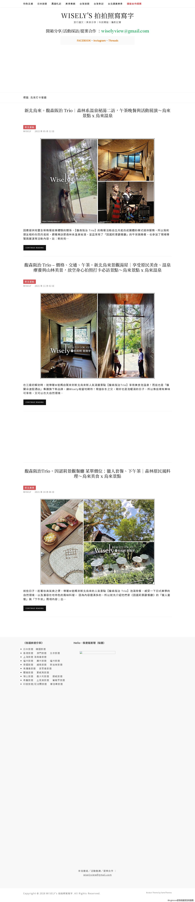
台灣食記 (99, 3)
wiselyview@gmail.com (97, 874)
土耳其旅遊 (44, 680)
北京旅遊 (55, 653)
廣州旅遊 (42, 660)
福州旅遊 (29, 660)
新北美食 (29, 487)
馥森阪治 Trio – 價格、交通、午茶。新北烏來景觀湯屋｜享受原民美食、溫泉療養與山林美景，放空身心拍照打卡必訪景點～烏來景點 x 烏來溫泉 (97, 267)
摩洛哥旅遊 (56, 684)
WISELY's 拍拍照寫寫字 (97, 15)
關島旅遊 (29, 672)
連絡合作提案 (134, 3)
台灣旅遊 (85, 3)
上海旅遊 (28, 657)
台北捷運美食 (115, 3)
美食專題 (70, 3)
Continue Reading (35, 248)
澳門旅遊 (42, 653)
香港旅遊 (28, 653)
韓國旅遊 (41, 649)
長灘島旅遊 (29, 668)
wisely (27, 131)
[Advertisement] (97, 71)
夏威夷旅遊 (43, 672)
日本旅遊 (42, 3)
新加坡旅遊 (56, 664)
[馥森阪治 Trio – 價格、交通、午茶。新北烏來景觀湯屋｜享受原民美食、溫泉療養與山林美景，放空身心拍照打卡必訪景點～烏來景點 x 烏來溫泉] (97, 335)
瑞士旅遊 (29, 676)
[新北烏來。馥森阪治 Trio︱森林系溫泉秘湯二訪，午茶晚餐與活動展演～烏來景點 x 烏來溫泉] (97, 181)
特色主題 (28, 3)
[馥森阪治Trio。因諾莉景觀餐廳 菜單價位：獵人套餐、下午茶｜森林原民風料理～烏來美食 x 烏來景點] (97, 541)
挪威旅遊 (58, 676)
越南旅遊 (43, 664)
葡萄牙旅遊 (59, 680)
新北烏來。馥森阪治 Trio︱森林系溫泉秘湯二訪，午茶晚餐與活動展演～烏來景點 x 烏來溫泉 (98, 113)
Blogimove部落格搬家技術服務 (181, 900)
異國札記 (56, 3)
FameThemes (166, 892)
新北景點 (29, 127)
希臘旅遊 (29, 680)
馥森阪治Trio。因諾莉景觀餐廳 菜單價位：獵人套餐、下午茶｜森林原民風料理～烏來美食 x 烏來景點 (98, 473)
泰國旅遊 (29, 664)
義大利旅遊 (43, 676)
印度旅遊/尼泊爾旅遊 (36, 684)
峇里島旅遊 (45, 668)
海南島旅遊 (40, 657)
